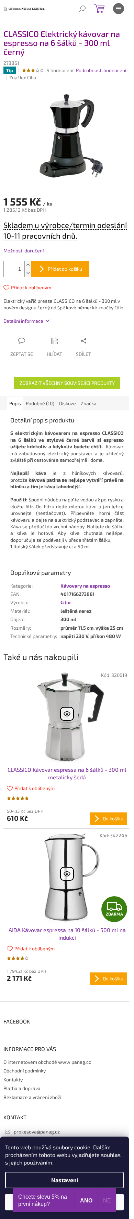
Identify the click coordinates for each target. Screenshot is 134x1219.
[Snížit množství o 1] (27, 273)
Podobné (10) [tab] (40, 403)
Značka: (22, 77)
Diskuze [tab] (67, 403)
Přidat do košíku (65, 269)
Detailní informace (23, 321)
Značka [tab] (89, 403)
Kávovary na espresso (85, 586)
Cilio (65, 602)
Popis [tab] (15, 403)
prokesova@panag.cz (37, 1132)
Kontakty (13, 1079)
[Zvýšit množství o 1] (27, 265)
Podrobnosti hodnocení (101, 70)
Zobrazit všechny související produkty (67, 383)
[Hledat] (82, 9)
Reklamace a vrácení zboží (32, 1097)
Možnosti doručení (23, 250)
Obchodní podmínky (24, 1070)
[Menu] (118, 9)
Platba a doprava (22, 1088)
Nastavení (64, 1180)
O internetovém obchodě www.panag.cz (47, 1062)
